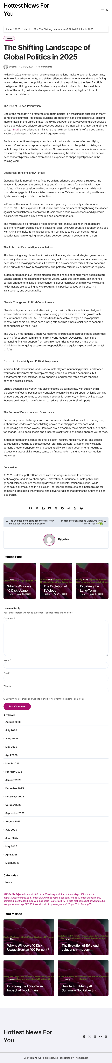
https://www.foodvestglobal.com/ (51, 897)
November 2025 (14, 796)
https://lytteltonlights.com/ (18, 897)
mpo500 (75, 897)
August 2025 (13, 821)
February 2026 (13, 771)
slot (36, 904)
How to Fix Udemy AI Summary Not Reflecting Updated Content (79, 990)
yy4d (65, 900)
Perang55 (86, 904)
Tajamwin (21, 894)
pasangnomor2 (59, 904)
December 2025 (14, 788)
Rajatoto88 (56, 900)
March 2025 (12, 862)
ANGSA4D (9, 894)
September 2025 (14, 813)
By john (13, 66)
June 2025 (11, 838)
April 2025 (11, 854)
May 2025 (11, 846)
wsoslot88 (32, 894)
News (9, 38)
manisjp (19, 904)
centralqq (9, 900)
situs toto (90, 894)
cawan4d (95, 900)
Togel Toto (74, 904)
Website (7, 686)
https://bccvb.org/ (91, 897)
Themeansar (81, 1057)
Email (7, 673)
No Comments (45, 66)
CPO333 (29, 904)
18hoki (15, 129)
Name (7, 660)
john (65, 539)
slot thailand (21, 900)
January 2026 (13, 780)
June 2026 (11, 738)
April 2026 (11, 755)
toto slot (73, 900)
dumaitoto (44, 904)
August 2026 (13, 721)
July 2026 (11, 730)
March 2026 (12, 763)
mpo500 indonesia (39, 900)
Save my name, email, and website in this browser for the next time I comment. (45, 699)
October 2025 (13, 804)
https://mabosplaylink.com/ (54, 894)
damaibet (84, 900)
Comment (9, 618)
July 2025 (11, 829)
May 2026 (11, 746)
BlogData (65, 1057)
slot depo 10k (77, 894)
